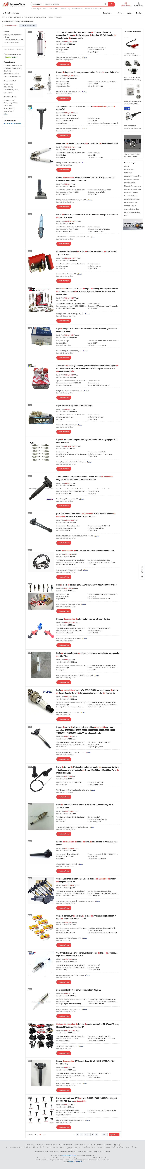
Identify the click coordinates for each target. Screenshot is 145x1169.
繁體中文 (35, 1147)
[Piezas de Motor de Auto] (133, 225)
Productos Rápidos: (36, 9)
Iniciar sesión (138, 6)
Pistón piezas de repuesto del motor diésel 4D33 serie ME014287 (132, 104)
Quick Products (54, 1151)
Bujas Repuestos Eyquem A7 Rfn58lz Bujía (74, 405)
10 (35, 1135)
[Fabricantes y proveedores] (13, 4)
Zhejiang (9, 100)
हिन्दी (114, 1147)
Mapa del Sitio (98, 1144)
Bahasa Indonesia (72, 1149)
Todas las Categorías (12, 13)
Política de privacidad (65, 1144)
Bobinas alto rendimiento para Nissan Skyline (83, 619)
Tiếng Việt (134, 1147)
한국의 (94, 1147)
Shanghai (9, 108)
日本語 (42, 1147)
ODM (8, 87)
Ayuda (120, 13)
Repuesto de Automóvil (131, 199)
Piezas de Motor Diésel (91, 9)
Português (70, 1147)
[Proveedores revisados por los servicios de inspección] (13, 54)
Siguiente (113, 1135)
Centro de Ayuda (29, 1144)
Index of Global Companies (102, 1151)
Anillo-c (45, 9)
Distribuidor (63, 9)
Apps (129, 13)
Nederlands (107, 1147)
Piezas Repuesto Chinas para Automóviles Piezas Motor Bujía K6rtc (87, 72)
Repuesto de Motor (130, 202)
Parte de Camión (129, 183)
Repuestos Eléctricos (131, 193)
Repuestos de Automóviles (75, 9)
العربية (100, 1147)
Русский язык (86, 1147)
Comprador (107, 13)
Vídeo (30, 32)
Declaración (40, 1144)
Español (55, 1147)
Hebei (8, 106)
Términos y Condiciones (75, 1162)
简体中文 (28, 1147)
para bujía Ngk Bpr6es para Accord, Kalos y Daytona (78, 990)
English (21, 1147)
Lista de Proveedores (28, 25)
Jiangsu (9, 111)
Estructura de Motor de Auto (14, 40)
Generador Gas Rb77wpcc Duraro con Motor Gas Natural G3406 (87, 143)
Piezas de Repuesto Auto (132, 189)
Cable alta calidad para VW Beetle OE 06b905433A (85, 551)
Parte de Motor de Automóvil (133, 212)
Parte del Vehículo (130, 206)
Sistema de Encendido (131, 209)
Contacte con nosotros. (13, 123)
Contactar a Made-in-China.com (83, 1144)
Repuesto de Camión (131, 196)
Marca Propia (11, 90)
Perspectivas (108, 1144)
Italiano (77, 1147)
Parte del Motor (53, 9)
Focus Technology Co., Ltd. (68, 1155)
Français (48, 1147)
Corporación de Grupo (12, 76)
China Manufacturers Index (68, 1151)
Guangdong (10, 103)
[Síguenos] (115, 1144)
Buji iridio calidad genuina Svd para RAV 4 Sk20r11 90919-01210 (86, 585)
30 (40, 1135)
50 (44, 1135)
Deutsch (62, 1147)
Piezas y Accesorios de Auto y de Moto (13, 36)
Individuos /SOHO (11, 74)
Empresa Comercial (13, 65)
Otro (7, 71)
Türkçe (127, 1147)
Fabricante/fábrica (13, 68)
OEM (8, 84)
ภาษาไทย (120, 1147)
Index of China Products (85, 1151)
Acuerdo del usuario (51, 1144)
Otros (8, 92)
